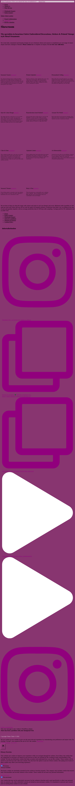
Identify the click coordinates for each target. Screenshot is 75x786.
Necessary (6, 766)
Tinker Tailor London (7, 16)
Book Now (42, 1)
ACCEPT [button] (14, 743)
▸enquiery (12, 150)
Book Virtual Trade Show (11, 48)
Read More (40, 741)
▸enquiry (13, 75)
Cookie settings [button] (5, 743)
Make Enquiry (30, 48)
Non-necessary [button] (5, 775)
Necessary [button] (4, 764)
